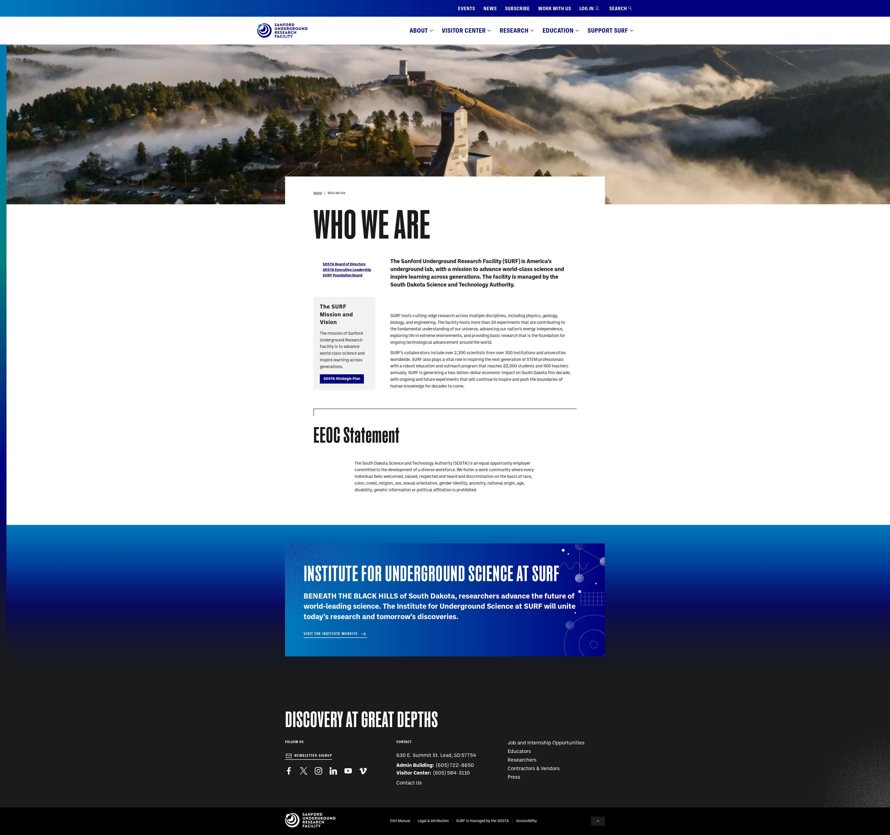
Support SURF (608, 30)
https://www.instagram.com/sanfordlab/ (318, 771)
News (490, 8)
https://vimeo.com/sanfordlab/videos (363, 771)
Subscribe (517, 8)
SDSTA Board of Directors (344, 264)
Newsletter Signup (313, 755)
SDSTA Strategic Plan (342, 379)
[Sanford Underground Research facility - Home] (282, 37)
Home (317, 193)
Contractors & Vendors (534, 769)
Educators (519, 751)
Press (514, 777)
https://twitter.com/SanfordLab (303, 771)
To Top (598, 821)
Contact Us (409, 783)
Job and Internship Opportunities (546, 743)
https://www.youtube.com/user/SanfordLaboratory (348, 771)
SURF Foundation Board (342, 275)
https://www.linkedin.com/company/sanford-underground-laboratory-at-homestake (333, 771)
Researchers (522, 760)
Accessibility (526, 821)
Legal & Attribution (433, 821)
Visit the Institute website (331, 634)
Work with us (554, 8)
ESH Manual (400, 821)
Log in (586, 8)
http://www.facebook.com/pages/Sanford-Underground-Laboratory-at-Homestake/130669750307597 (288, 771)
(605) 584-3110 (451, 773)
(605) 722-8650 (455, 765)
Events (466, 8)
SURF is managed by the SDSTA (482, 821)
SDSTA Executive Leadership (347, 270)
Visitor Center (464, 30)
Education (558, 30)
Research (514, 30)
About (419, 30)
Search (618, 8)
